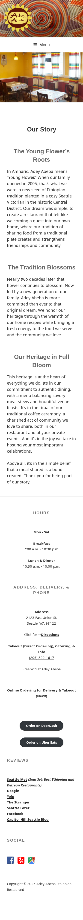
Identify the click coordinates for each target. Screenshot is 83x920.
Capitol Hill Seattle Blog (28, 819)
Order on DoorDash (41, 725)
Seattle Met (17, 779)
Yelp (10, 796)
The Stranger (18, 802)
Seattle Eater (18, 808)
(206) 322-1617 (41, 657)
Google (13, 790)
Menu (44, 44)
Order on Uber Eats (41, 742)
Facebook (15, 813)
